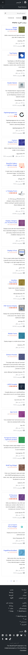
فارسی (21, 631)
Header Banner (12, 83)
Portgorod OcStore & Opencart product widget (10, 438)
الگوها (11, 598)
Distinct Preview (11, 354)
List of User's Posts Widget (12, 525)
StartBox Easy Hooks (13, 281)
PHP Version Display (10, 306)
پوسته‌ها (11, 592)
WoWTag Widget (11, 465)
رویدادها (11, 605)
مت (24, 619)
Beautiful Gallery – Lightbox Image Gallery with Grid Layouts (11, 164)
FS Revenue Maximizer (13, 496)
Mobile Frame (12, 333)
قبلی (20, 581)
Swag (10, 611)
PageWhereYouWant (10, 550)
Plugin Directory (22, 7)
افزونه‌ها (11, 595)
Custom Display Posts (12, 141)
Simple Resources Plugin (11, 28)
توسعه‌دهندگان (22, 608)
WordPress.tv (21, 611)
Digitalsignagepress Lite (10, 113)
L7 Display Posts (11, 191)
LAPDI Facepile (12, 384)
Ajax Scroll (13, 412)
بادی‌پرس (23, 624)
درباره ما (24, 589)
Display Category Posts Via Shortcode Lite (10, 222)
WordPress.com (21, 616)
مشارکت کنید (9, 603)
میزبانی (24, 595)
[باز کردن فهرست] (2, 2)
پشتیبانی (24, 605)
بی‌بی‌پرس (23, 621)
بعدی (7, 581)
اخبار (25, 592)
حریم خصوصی (22, 598)
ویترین (11, 589)
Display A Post (12, 250)
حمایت (10, 608)
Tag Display (13, 53)
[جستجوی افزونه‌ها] (5, 13)
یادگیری (24, 603)
